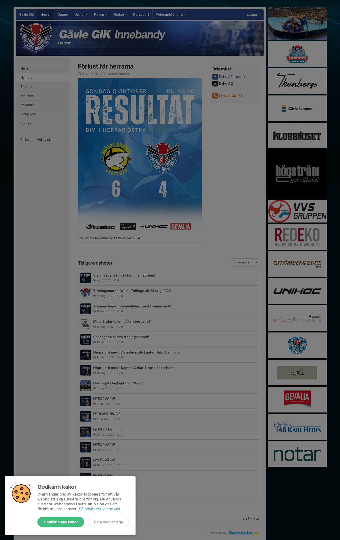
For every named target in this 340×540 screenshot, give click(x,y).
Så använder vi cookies (99, 509)
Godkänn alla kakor (61, 522)
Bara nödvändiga (108, 522)
